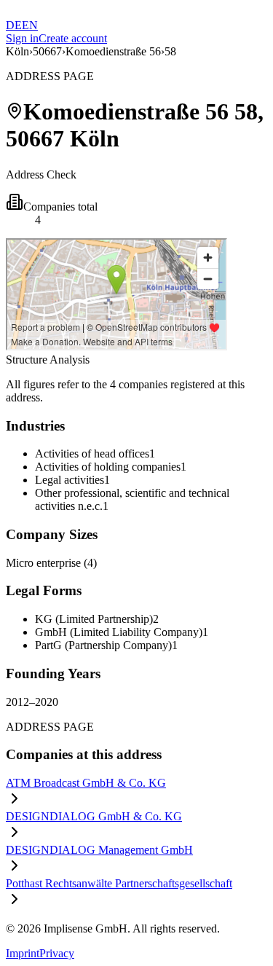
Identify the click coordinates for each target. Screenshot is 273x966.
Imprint (22, 953)
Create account (73, 38)
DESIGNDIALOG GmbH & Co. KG (94, 816)
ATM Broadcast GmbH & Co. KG (86, 783)
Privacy (56, 953)
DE (14, 25)
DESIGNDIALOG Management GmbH (99, 850)
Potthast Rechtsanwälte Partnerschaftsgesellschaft (119, 883)
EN (30, 25)
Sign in (22, 38)
